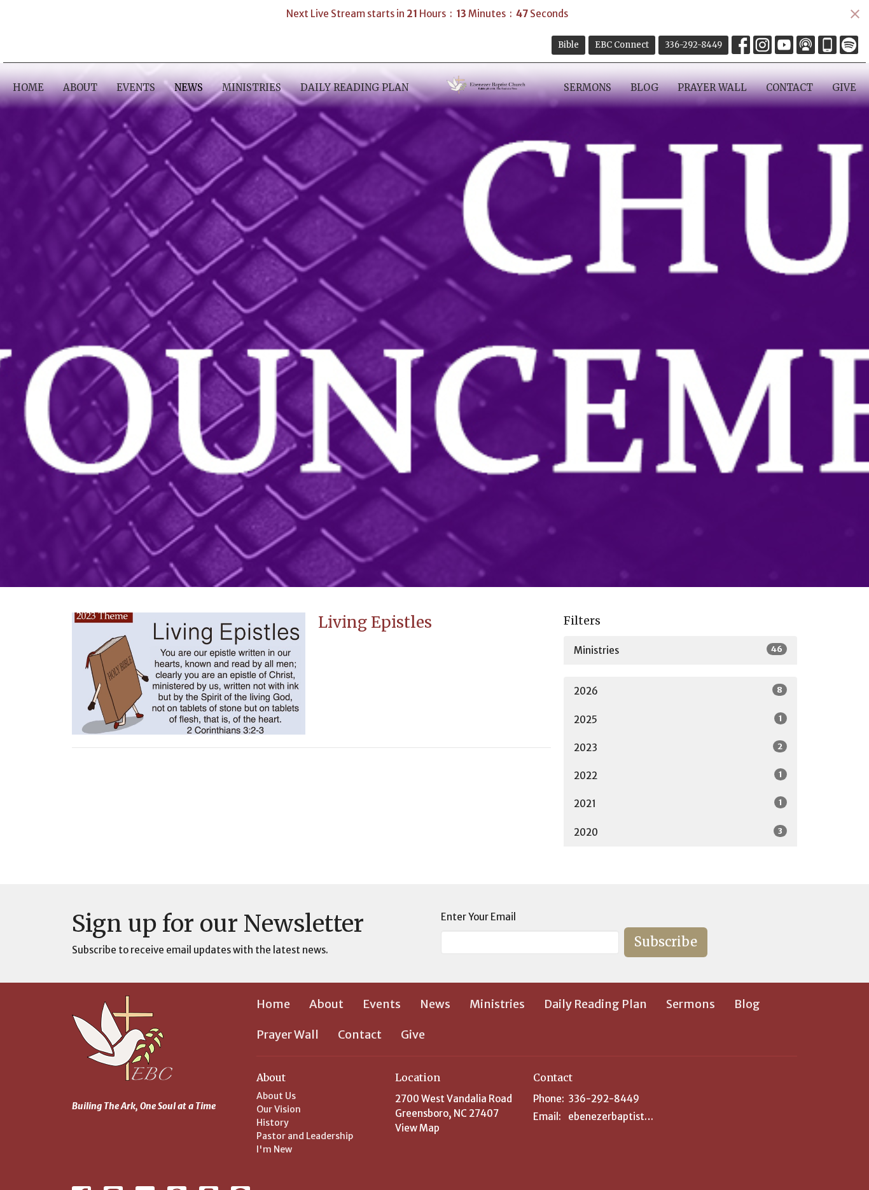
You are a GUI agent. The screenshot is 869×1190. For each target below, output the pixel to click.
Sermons (587, 87)
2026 (678, 690)
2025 (678, 719)
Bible (568, 44)
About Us (276, 1096)
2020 (678, 832)
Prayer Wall (712, 87)
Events (135, 87)
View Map (417, 1128)
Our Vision (278, 1109)
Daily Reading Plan (354, 87)
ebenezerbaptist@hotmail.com (613, 1116)
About (80, 87)
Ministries (251, 87)
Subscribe (665, 942)
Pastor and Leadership (304, 1136)
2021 (678, 803)
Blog (644, 87)
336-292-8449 (693, 44)
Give (844, 87)
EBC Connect (622, 44)
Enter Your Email (478, 917)
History (272, 1122)
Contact (789, 87)
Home (28, 87)
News (188, 87)
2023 (678, 747)
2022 (678, 775)
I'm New (274, 1149)
